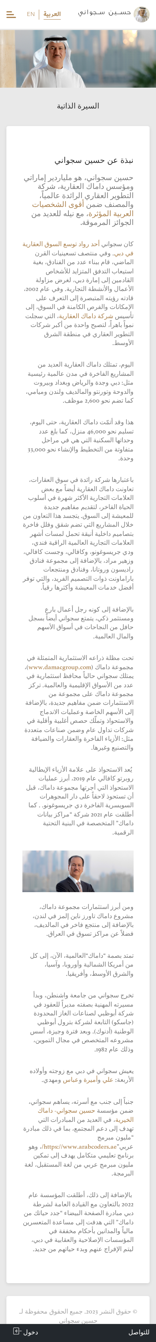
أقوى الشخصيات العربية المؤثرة (83, 209)
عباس (71, 1080)
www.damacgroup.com (59, 668)
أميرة (91, 1080)
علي (108, 1080)
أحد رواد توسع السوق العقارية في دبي (78, 249)
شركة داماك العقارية (86, 317)
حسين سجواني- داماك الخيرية (86, 1115)
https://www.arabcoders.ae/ (79, 1147)
